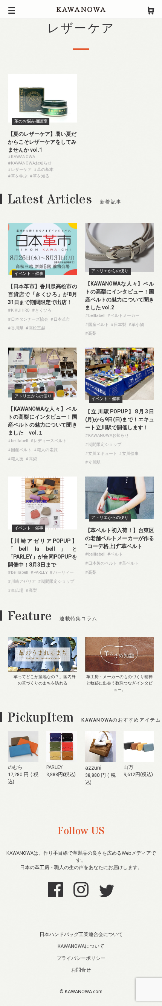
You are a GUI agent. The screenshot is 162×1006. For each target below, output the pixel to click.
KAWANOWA (81, 9)
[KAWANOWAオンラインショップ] (151, 9)
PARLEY (54, 767)
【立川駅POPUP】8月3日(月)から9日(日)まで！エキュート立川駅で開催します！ (119, 419)
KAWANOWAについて (81, 946)
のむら (15, 767)
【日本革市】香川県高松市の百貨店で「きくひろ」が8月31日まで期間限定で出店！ (42, 294)
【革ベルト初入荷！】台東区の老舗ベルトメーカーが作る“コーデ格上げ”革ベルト (119, 538)
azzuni (93, 768)
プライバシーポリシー (81, 958)
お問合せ (81, 970)
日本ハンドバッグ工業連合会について (81, 934)
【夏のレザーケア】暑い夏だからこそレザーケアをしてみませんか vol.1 (42, 142)
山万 (128, 767)
